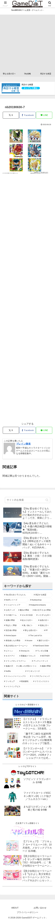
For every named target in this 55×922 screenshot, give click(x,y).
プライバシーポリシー (27, 912)
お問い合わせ (40, 908)
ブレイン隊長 (23, 443)
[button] (47, 500)
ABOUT (15, 908)
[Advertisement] (27, 42)
